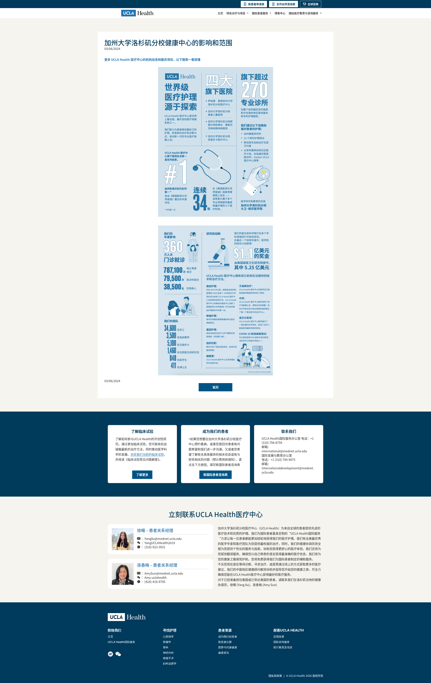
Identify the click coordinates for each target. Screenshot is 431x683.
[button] (237, 13)
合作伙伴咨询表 (285, 4)
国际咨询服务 (281, 642)
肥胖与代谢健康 (227, 647)
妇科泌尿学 (169, 663)
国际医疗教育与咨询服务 (303, 13)
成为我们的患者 (227, 636)
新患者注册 (225, 642)
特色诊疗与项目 (235, 13)
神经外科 (168, 652)
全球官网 (313, 4)
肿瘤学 (167, 642)
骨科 (165, 647)
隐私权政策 (275, 676)
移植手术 (168, 658)
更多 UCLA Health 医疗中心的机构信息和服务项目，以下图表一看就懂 (152, 59)
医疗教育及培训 (282, 647)
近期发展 (278, 636)
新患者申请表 (256, 4)
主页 (220, 13)
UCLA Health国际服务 (121, 642)
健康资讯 (223, 652)
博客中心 (280, 13)
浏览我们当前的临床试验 (147, 454)
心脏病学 (168, 636)
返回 (215, 387)
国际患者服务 (260, 13)
